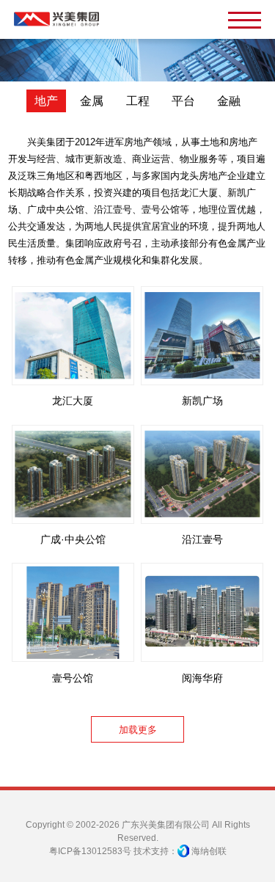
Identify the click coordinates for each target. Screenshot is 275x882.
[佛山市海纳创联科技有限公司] (183, 851)
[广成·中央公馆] (73, 474)
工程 (138, 101)
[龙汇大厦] (73, 335)
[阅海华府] (202, 612)
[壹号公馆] (73, 612)
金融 (229, 101)
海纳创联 (209, 851)
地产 (46, 101)
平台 (183, 101)
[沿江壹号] (202, 474)
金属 (91, 101)
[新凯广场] (202, 335)
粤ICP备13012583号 (90, 851)
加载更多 (138, 729)
